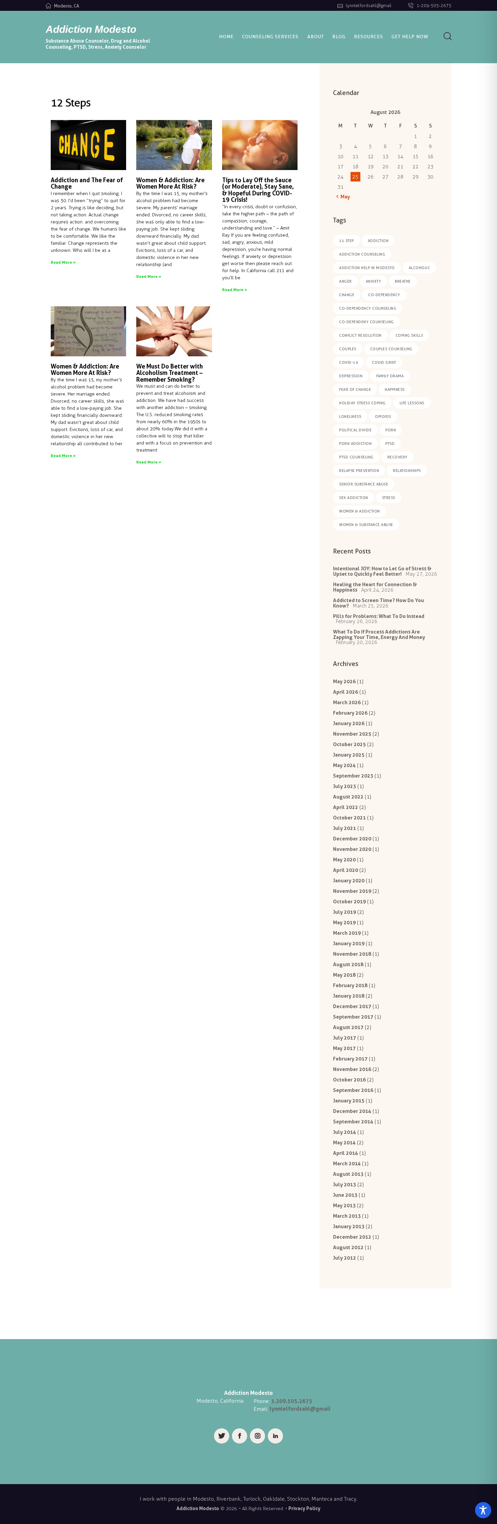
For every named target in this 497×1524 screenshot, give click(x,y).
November (352, 734)
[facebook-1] (239, 1436)
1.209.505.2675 (291, 1401)
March (347, 702)
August (348, 796)
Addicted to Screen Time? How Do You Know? (378, 603)
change (346, 294)
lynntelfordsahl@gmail (300, 1408)
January (348, 723)
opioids (383, 416)
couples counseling (391, 349)
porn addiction (355, 443)
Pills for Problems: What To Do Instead (378, 616)
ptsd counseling (356, 457)
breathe (403, 281)
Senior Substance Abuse (363, 484)
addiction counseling (362, 254)
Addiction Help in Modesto (367, 267)
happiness (395, 389)
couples (347, 349)
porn (390, 430)
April (345, 692)
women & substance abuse (366, 524)
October (349, 744)
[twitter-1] (221, 1436)
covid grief (384, 362)
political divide (355, 430)
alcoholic (419, 267)
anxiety (373, 281)
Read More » (63, 262)
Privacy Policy (304, 1508)
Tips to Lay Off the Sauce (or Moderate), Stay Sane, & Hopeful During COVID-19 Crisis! (258, 190)
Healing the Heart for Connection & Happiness (375, 587)
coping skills (409, 335)
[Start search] (447, 36)
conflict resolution (360, 335)
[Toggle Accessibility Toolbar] (483, 1510)
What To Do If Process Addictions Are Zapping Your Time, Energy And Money (379, 634)
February (350, 713)
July (344, 786)
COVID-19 (348, 362)
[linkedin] (275, 1436)
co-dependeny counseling (366, 321)
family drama (390, 376)
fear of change (355, 389)
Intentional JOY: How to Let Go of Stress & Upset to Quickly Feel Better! (382, 571)
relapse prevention (359, 470)
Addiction (378, 240)
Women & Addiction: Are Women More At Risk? (170, 183)
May (344, 681)
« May (343, 196)
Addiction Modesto (197, 1508)
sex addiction (353, 497)
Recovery (397, 457)
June (345, 1195)
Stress (388, 497)
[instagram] (257, 1436)
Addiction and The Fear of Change (87, 183)
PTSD (390, 443)
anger (345, 281)
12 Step (346, 240)
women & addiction (359, 511)
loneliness (350, 416)
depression (350, 376)
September (353, 775)
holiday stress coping (362, 403)
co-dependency (384, 294)
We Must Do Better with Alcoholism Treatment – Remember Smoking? (169, 373)
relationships (407, 470)
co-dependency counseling (367, 308)
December (352, 838)
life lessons (412, 403)
